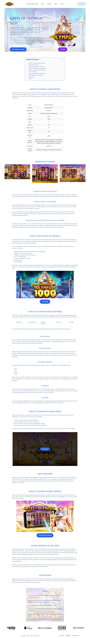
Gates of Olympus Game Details (37, 63)
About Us (62, 635)
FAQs (30, 78)
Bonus (56, 4)
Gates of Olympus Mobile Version (37, 73)
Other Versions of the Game (36, 75)
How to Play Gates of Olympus (36, 66)
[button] (45, 59)
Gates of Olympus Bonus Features (37, 68)
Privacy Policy (75, 635)
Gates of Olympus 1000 (32, 4)
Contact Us (68, 635)
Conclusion (31, 77)
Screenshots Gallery (34, 64)
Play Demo (45, 449)
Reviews (49, 4)
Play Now (81, 4)
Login (62, 4)
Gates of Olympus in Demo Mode (37, 70)
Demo (42, 4)
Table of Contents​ (32, 59)
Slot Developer (32, 71)
